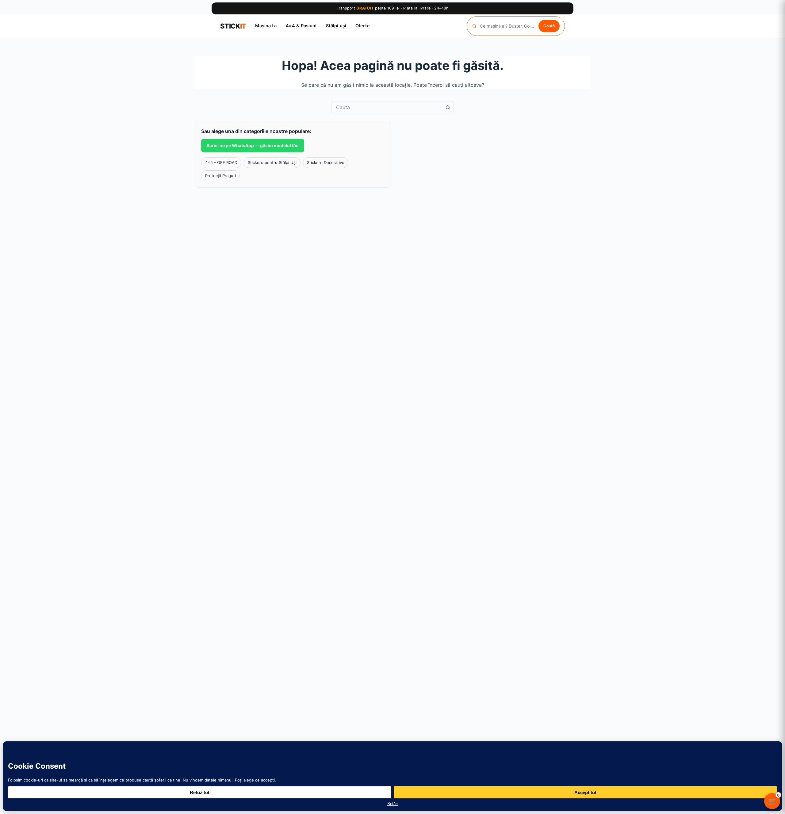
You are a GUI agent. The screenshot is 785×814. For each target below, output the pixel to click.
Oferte (362, 26)
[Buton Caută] (448, 107)
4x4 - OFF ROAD (221, 162)
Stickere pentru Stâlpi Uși (272, 162)
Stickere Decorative (325, 162)
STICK (233, 26)
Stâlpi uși (336, 26)
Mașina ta (265, 26)
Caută (549, 25)
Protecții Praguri (220, 175)
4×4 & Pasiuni (301, 26)
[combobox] (386, 107)
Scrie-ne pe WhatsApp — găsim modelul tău (253, 145)
